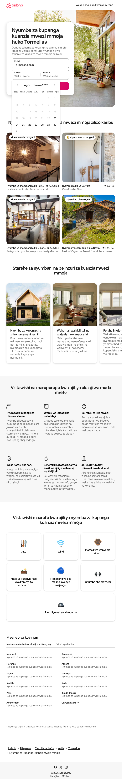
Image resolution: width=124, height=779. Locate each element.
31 (17, 131)
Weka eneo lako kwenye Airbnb (94, 5)
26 (29, 124)
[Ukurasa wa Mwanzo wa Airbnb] (14, 5)
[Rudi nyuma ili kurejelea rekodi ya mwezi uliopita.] (17, 85)
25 (23, 124)
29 (48, 124)
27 (36, 124)
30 (55, 124)
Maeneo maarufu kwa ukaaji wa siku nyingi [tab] (28, 644)
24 (17, 124)
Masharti (66, 776)
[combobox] (40, 65)
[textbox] (26, 76)
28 (42, 124)
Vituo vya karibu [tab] (65, 644)
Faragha (54, 776)
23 (55, 118)
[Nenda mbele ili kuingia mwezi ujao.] (55, 85)
